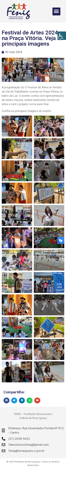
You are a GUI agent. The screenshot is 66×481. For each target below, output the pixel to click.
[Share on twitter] (14, 401)
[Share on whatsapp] (30, 401)
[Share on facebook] (7, 401)
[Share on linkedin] (22, 401)
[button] (56, 11)
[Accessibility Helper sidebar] (62, 35)
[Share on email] (37, 401)
